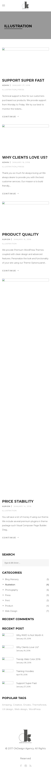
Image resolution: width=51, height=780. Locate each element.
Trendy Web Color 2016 (28, 659)
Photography (11, 590)
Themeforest (39, 704)
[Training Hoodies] (7, 673)
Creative (17, 704)
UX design (7, 709)
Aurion (6, 239)
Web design (20, 709)
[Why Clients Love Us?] (7, 649)
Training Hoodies (25, 671)
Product (9, 606)
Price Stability (17, 501)
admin (5, 85)
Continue (9, 116)
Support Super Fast (23, 80)
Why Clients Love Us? (24, 157)
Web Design (11, 611)
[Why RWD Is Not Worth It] (7, 637)
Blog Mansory (12, 579)
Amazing (7, 704)
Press (21, 89)
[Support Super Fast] (7, 685)
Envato (27, 704)
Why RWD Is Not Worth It (29, 635)
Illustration (9, 89)
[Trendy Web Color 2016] (7, 661)
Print (7, 600)
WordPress (35, 709)
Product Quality (20, 234)
